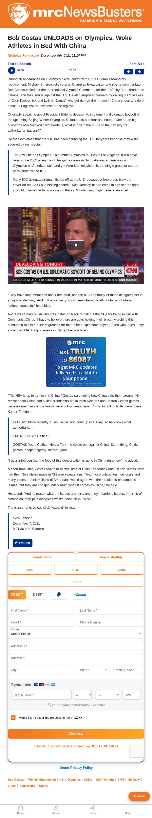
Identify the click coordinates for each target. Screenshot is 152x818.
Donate (139, 796)
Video (12, 785)
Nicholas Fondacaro (23, 55)
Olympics (74, 779)
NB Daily (134, 779)
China (88, 779)
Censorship (27, 785)
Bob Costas (16, 779)
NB (61, 779)
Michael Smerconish (42, 779)
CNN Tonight (105, 779)
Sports (43, 785)
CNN (120, 779)
